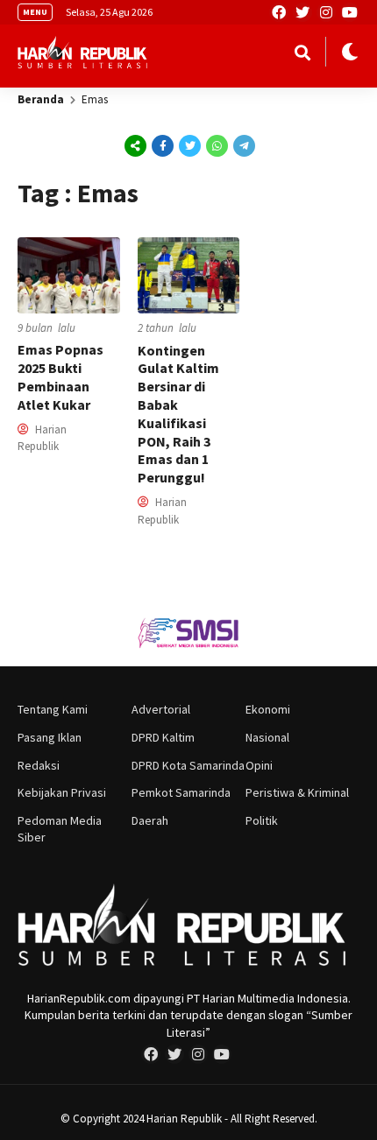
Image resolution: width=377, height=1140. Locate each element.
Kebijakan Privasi (62, 792)
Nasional (267, 737)
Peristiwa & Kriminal (297, 792)
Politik (261, 820)
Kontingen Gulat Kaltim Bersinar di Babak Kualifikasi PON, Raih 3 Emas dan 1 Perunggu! (178, 414)
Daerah (150, 820)
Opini (259, 765)
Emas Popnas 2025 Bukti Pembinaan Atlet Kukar (60, 376)
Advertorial (161, 709)
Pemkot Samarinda (181, 792)
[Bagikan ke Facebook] (162, 145)
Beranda (41, 99)
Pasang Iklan (50, 737)
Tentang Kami (53, 709)
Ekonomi (267, 709)
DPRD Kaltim (163, 737)
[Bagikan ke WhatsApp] (215, 146)
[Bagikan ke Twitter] (189, 145)
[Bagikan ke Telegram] (243, 145)
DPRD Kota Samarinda (188, 765)
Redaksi (39, 765)
